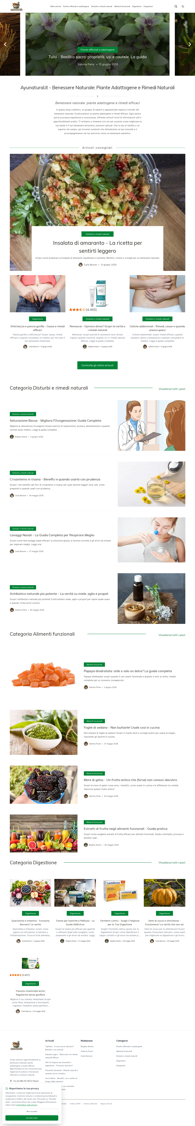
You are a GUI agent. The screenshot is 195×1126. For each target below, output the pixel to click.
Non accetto (32, 1111)
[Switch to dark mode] (183, 6)
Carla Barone (86, 1056)
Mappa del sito (106, 1104)
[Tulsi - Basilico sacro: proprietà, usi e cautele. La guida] (97, 44)
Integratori (148, 6)
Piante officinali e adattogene (76, 6)
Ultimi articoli (55, 6)
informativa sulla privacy (26, 1105)
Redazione (87, 1040)
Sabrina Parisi (87, 1051)
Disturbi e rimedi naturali (101, 6)
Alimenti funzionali (122, 6)
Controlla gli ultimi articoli (97, 365)
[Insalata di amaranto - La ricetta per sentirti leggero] (97, 212)
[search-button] (175, 6)
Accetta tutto (32, 1118)
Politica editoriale (90, 1104)
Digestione (137, 6)
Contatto (63, 1104)
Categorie (122, 1040)
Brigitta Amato (87, 1046)
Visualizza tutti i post (172, 388)
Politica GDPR (75, 1104)
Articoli (49, 1040)
